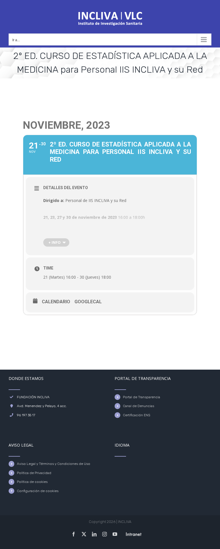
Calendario (56, 301)
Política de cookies (32, 482)
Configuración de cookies (37, 491)
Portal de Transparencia (141, 397)
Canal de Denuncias (138, 406)
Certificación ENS (136, 415)
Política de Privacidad (34, 473)
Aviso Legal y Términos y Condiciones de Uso (53, 464)
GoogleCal (88, 301)
